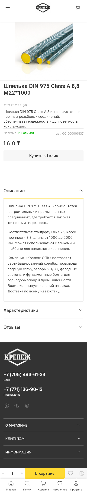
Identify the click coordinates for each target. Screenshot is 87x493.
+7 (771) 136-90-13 (22, 389)
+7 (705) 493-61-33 (24, 374)
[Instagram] (27, 406)
